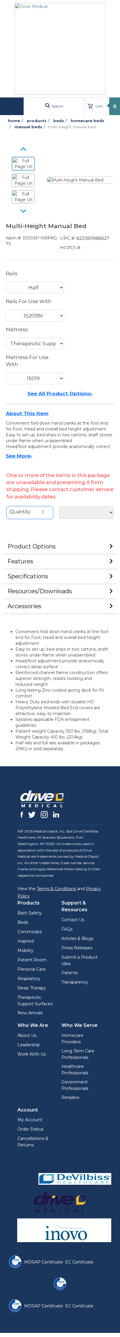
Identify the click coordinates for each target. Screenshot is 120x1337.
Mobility (25, 950)
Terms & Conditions (56, 888)
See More (19, 456)
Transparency (74, 982)
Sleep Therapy (31, 988)
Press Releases (76, 947)
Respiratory (28, 978)
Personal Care (31, 969)
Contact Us (72, 919)
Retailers (70, 1097)
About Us (26, 1035)
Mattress (17, 329)
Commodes (29, 931)
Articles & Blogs (77, 938)
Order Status (30, 1129)
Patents (69, 972)
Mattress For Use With (27, 360)
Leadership (28, 1044)
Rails (11, 273)
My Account (29, 1119)
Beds (22, 922)
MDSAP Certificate (43, 1262)
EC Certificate (79, 1262)
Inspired (25, 941)
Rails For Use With (29, 301)
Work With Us (31, 1054)
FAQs (67, 929)
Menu (12, 106)
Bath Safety (29, 913)
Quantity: (20, 511)
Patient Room (32, 959)
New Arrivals (30, 1012)
